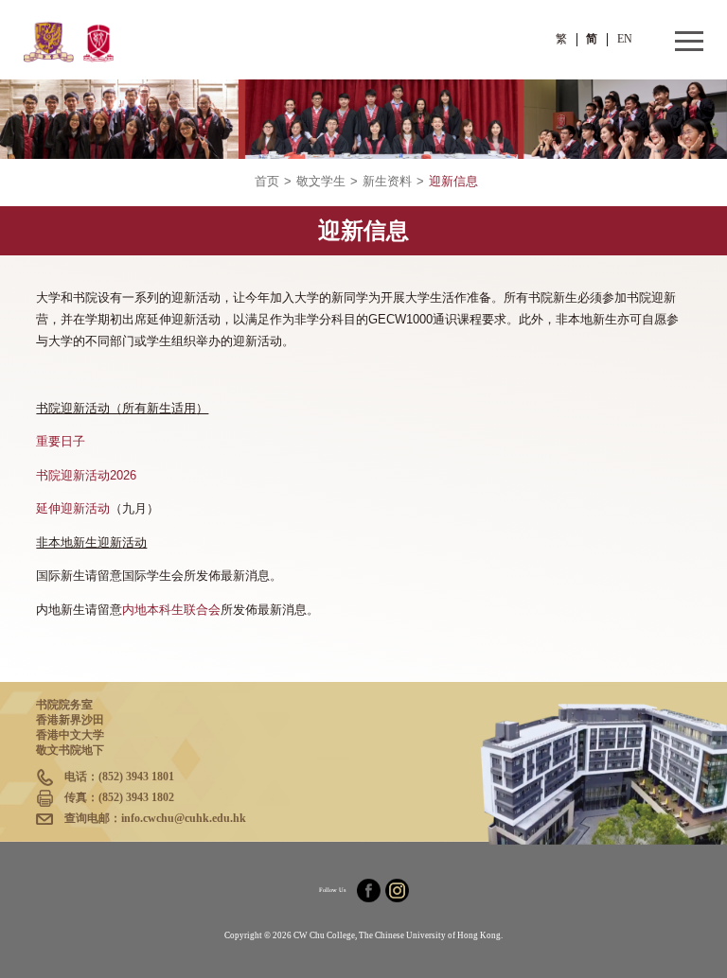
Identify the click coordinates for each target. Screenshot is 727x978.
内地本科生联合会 (171, 610)
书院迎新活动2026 (86, 475)
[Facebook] (369, 890)
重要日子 (60, 441)
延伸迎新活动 (73, 508)
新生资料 (387, 181)
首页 (267, 181)
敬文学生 (321, 181)
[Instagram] (397, 890)
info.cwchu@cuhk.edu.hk (183, 818)
